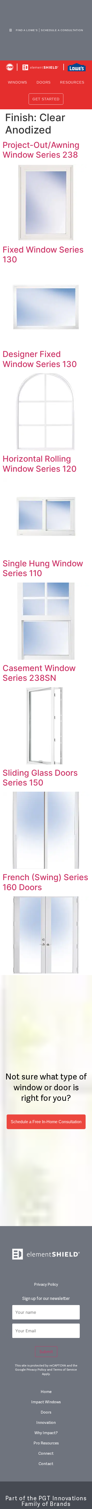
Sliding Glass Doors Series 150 (40, 778)
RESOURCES (72, 82)
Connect (46, 1454)
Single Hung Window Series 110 (43, 568)
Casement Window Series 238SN (39, 673)
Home (46, 1392)
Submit (46, 1351)
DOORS (44, 82)
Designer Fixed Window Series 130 (40, 359)
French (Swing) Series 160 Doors (45, 882)
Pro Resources (46, 1443)
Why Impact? (46, 1433)
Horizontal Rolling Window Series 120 (40, 464)
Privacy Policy (46, 1285)
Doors (46, 1412)
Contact (46, 1464)
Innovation (46, 1423)
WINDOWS (17, 82)
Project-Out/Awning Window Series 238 (41, 150)
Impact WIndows (46, 1402)
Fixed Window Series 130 (43, 254)
